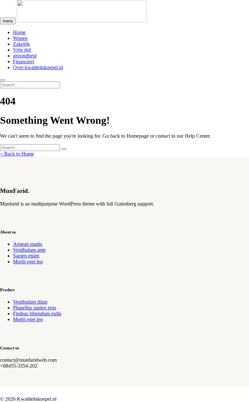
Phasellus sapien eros (34, 307)
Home (19, 32)
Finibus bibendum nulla (37, 313)
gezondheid (25, 55)
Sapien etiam (26, 255)
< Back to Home (17, 154)
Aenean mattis (27, 244)
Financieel (23, 61)
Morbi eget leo (28, 261)
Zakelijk (21, 44)
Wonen (20, 38)
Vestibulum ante (29, 250)
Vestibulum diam (30, 302)
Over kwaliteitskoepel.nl (38, 67)
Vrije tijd (22, 50)
